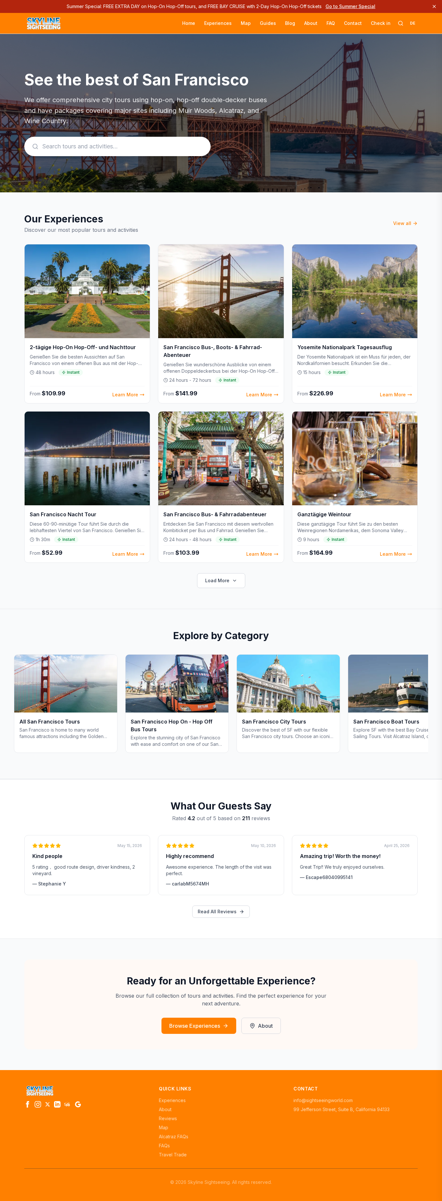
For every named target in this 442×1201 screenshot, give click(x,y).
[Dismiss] (434, 6)
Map (246, 23)
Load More (217, 580)
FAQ (330, 23)
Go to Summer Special (350, 6)
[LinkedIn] (57, 1104)
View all (402, 223)
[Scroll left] (24, 706)
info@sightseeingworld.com (323, 1100)
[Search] (400, 23)
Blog (290, 23)
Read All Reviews (217, 911)
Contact (353, 23)
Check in (381, 23)
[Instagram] (38, 1104)
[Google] (78, 1104)
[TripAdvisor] (67, 1104)
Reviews (168, 1118)
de (412, 23)
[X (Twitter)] (47, 1104)
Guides (268, 23)
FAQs (164, 1145)
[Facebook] (27, 1104)
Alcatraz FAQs (173, 1136)
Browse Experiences (194, 1026)
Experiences (218, 23)
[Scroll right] (417, 706)
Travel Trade (173, 1154)
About (310, 23)
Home (188, 23)
